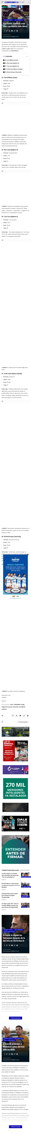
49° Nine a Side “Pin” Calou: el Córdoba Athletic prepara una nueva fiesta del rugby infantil (10, 905)
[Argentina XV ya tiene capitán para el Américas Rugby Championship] (25, 895)
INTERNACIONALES (8, 19)
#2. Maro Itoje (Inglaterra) (12, 63)
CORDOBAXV (17, 704)
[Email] (12, 30)
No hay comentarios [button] (23, 721)
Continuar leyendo (15, 1018)
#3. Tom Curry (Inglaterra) (12, 66)
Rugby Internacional (7, 707)
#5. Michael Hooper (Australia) (13, 72)
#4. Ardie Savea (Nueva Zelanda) (14, 69)
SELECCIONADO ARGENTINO (25, 897)
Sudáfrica (4, 709)
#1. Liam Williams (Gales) (11, 60)
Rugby (22, 704)
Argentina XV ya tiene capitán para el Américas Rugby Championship (10, 895)
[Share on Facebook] (7, 30)
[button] (3, 2)
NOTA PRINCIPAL (19, 19)
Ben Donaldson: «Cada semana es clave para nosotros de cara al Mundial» (11, 885)
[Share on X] (9, 30)
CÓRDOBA (24, 907)
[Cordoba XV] (11, 2)
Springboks (22, 707)
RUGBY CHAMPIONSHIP (9, 931)
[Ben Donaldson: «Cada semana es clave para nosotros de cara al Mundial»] (25, 885)
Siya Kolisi (16, 707)
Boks (11, 704)
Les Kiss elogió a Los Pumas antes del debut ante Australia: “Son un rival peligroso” (10, 875)
